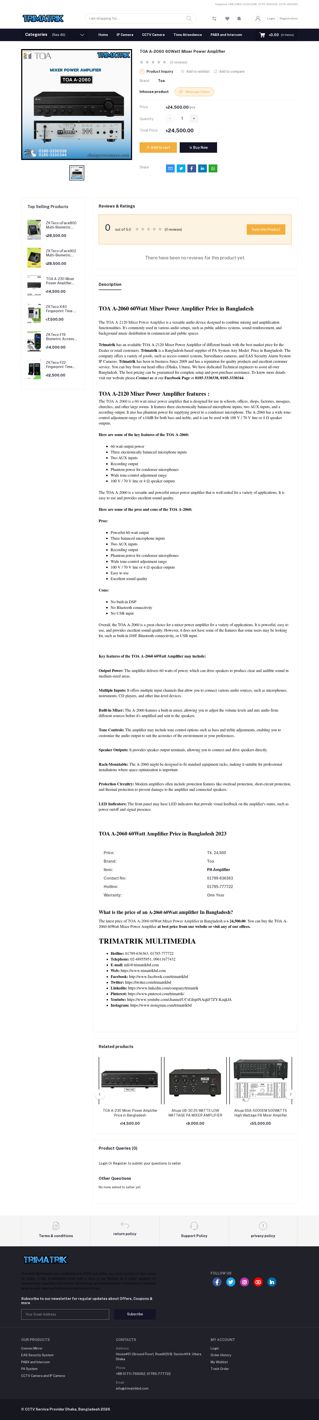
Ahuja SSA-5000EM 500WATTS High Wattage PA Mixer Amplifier (260, 1113)
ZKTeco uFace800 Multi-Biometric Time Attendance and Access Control (62, 225)
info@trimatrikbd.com (132, 1388)
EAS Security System (37, 1355)
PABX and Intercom (226, 35)
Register (120, 1163)
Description (110, 284)
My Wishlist (219, 1362)
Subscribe (135, 1314)
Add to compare (231, 72)
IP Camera (125, 35)
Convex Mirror (32, 1348)
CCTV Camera (153, 35)
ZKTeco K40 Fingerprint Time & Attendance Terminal (61, 309)
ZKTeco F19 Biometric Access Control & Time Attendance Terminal (60, 337)
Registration (289, 18)
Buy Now (200, 147)
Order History (221, 1355)
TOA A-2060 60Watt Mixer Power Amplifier (163, 920)
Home (103, 35)
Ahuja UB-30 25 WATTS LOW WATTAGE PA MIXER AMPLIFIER (195, 1113)
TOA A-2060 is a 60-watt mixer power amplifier (144, 401)
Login (271, 18)
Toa (161, 81)
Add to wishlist (197, 72)
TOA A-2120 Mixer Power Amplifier (135, 322)
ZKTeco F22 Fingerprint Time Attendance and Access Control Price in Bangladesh (62, 365)
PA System (29, 1369)
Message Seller (197, 92)
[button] (239, 18)
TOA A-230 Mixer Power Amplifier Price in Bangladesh (62, 281)
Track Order (220, 1369)
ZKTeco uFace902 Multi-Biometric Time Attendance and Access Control (62, 253)
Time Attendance (187, 35)
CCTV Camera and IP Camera (43, 1376)
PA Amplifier (218, 870)
